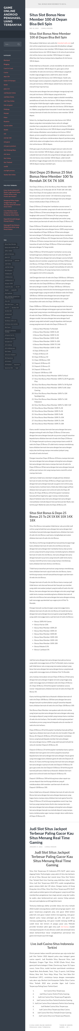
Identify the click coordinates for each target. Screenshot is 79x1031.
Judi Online (8, 264)
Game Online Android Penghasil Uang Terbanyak (13, 16)
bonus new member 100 (11, 247)
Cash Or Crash (8, 68)
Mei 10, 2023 (34, 28)
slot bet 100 (7, 138)
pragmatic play (9, 287)
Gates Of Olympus (10, 80)
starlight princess (9, 170)
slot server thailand (10, 355)
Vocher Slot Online (10, 174)
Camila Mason (47, 28)
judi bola (17, 260)
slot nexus (7, 154)
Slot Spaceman (9, 358)
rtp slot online (8, 125)
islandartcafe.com (64, 43)
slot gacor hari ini (9, 335)
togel (17, 368)
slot (5, 134)
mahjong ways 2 (9, 280)
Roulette (6, 121)
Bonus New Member (10, 244)
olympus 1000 (9, 283)
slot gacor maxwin (10, 338)
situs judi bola (8, 293)
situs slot (7, 301)
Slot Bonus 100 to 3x (10, 321)
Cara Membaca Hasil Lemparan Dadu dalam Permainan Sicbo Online (11, 213)
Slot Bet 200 (8, 311)
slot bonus (7, 317)
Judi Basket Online (10, 93)
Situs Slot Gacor (9, 304)
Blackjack (7, 60)
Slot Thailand (8, 162)
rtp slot (18, 287)
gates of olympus (9, 254)
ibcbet (6, 85)
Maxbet (6, 113)
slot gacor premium (10, 146)
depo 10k (7, 76)
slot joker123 (8, 341)
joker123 (7, 89)
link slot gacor (8, 105)
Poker (6, 117)
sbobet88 (14, 290)
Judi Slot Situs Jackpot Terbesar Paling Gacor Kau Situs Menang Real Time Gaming (52, 835)
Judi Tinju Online (9, 101)
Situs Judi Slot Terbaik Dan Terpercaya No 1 (12, 297)
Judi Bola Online (9, 97)
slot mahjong (8, 345)
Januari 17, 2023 (36, 847)
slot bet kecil (8, 314)
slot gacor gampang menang (10, 331)
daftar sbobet (8, 250)
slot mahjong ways (10, 348)
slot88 (6, 166)
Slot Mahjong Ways (10, 150)
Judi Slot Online (9, 267)
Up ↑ (68, 1027)
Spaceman (17, 364)
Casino (6, 72)
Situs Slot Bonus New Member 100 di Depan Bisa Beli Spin (48, 19)
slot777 (7, 307)
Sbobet (6, 130)
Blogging (6, 64)
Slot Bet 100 (15, 307)
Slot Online (7, 158)
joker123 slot (8, 260)
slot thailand (8, 364)
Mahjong (6, 109)
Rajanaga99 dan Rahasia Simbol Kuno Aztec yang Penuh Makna (11, 227)
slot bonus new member (11, 324)
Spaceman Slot (9, 368)
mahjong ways (9, 277)
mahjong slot (8, 273)
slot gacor (7, 142)
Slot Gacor (8, 327)
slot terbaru (8, 361)
